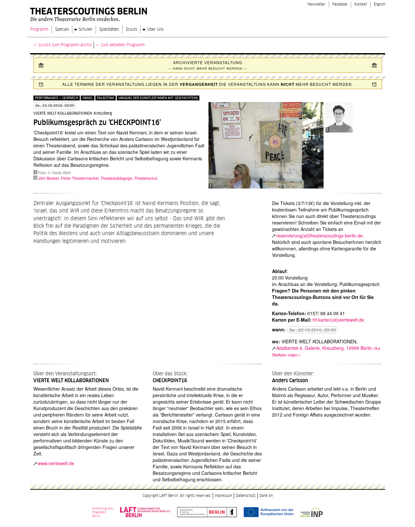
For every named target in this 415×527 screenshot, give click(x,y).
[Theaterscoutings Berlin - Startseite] (90, 13)
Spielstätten (109, 29)
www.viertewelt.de (56, 463)
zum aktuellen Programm (123, 45)
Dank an (266, 496)
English (379, 4)
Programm (39, 29)
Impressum (223, 496)
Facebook (340, 4)
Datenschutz (246, 496)
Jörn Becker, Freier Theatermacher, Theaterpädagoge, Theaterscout (97, 178)
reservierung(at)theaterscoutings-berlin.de (319, 235)
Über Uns (155, 29)
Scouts (131, 29)
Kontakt (360, 4)
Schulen (85, 29)
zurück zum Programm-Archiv (65, 45)
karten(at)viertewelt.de (341, 319)
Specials (62, 29)
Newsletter (316, 4)
